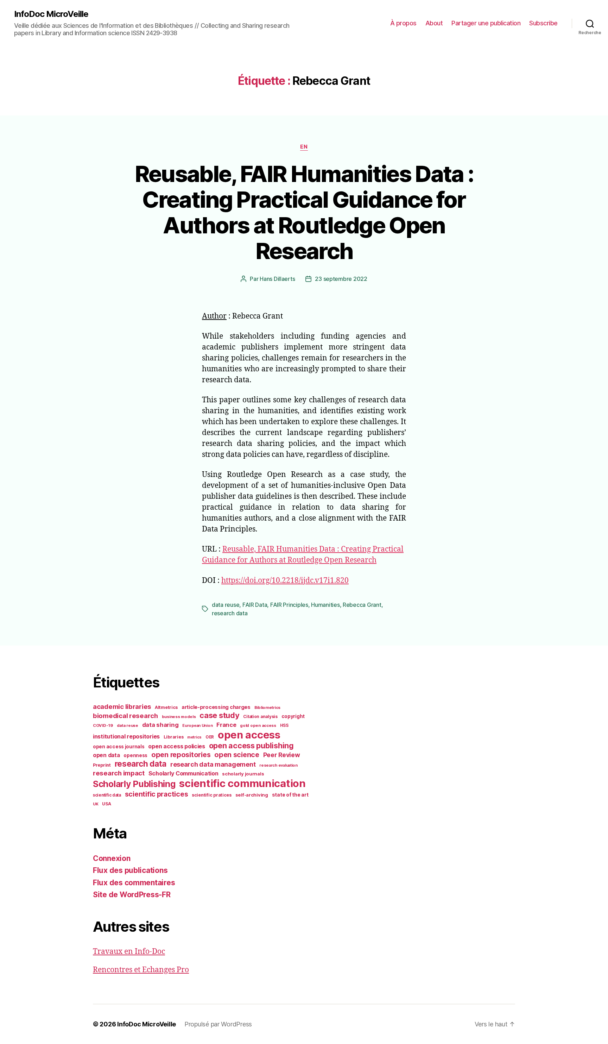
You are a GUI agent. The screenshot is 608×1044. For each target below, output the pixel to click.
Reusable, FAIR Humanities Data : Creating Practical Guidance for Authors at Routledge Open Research (304, 212)
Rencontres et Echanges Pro (141, 970)
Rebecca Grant (362, 604)
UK (95, 803)
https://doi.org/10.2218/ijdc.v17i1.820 (285, 580)
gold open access (258, 725)
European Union (197, 725)
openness (135, 755)
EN (304, 147)
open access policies (176, 746)
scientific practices (156, 794)
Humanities (325, 604)
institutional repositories (126, 736)
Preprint (102, 765)
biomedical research (125, 715)
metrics (194, 737)
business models (179, 716)
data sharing (160, 724)
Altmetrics (166, 707)
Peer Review (281, 755)
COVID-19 (103, 725)
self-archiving (251, 795)
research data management (213, 764)
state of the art (290, 795)
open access (249, 735)
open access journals (119, 746)
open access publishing (251, 745)
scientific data (107, 795)
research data (230, 613)
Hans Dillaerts (277, 278)
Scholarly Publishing (134, 784)
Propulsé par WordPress (218, 1024)
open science (236, 754)
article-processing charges (216, 707)
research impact (119, 773)
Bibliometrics (267, 707)
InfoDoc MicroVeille (51, 14)
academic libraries (122, 706)
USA (106, 803)
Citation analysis (260, 716)
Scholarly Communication (183, 773)
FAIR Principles (289, 604)
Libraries (174, 737)
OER (209, 737)
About (434, 23)
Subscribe (543, 23)
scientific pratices (212, 795)
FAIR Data (254, 604)
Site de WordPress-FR (132, 894)
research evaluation (278, 765)
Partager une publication (485, 23)
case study (219, 715)
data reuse (225, 604)
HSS (284, 725)
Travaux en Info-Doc (129, 951)
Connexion (112, 858)
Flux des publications (130, 870)
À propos (403, 23)
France (226, 724)
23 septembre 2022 (341, 278)
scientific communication (242, 783)
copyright (293, 716)
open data (106, 755)
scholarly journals (243, 773)
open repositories (180, 754)
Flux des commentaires (134, 882)
